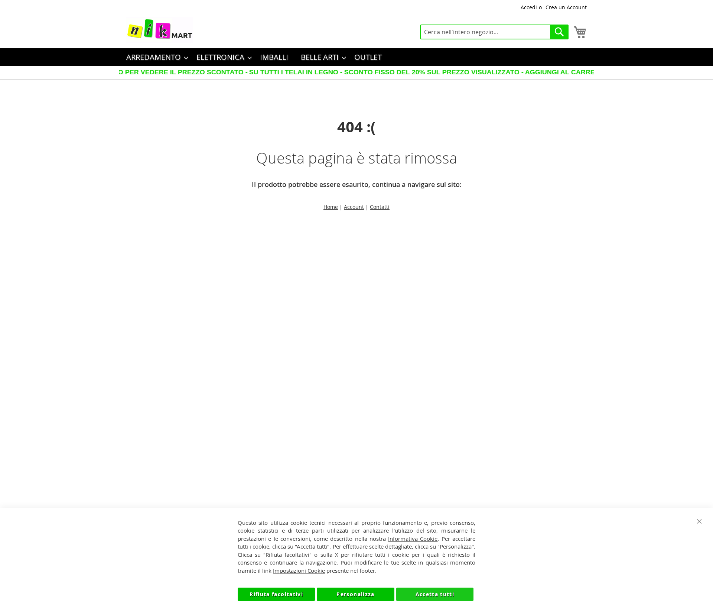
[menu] (356, 57)
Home (330, 206)
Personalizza (355, 594)
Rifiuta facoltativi (276, 594)
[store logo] (159, 30)
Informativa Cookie (412, 538)
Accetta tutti (435, 594)
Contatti (380, 206)
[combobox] (494, 32)
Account (354, 206)
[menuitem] (155, 57)
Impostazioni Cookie (299, 570)
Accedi (529, 7)
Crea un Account (566, 7)
